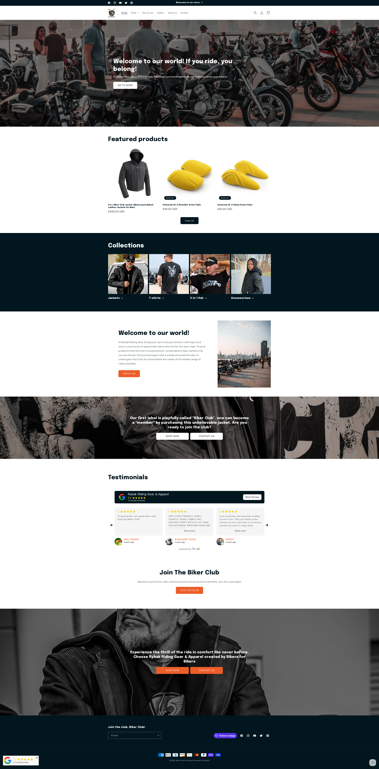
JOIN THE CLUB (189, 590)
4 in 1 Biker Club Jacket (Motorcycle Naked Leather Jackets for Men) (130, 206)
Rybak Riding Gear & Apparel (148, 494)
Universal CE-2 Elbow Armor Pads (234, 205)
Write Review (252, 497)
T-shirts (155, 298)
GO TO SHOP (125, 85)
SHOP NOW (172, 436)
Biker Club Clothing (184, 760)
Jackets (114, 298)
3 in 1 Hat (197, 298)
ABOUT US (129, 373)
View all (189, 220)
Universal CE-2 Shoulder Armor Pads (182, 205)
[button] (134, 13)
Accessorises (240, 298)
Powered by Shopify (201, 760)
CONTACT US (206, 436)
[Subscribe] (158, 735)
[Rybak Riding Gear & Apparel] (122, 497)
